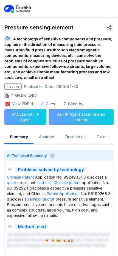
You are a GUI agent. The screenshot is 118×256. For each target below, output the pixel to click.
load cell (43, 182)
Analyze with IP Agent (25, 117)
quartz (13, 182)
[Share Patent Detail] (109, 27)
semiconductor (41, 199)
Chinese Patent (20, 177)
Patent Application (63, 193)
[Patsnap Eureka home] (17, 9)
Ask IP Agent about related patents (81, 117)
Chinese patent (67, 182)
